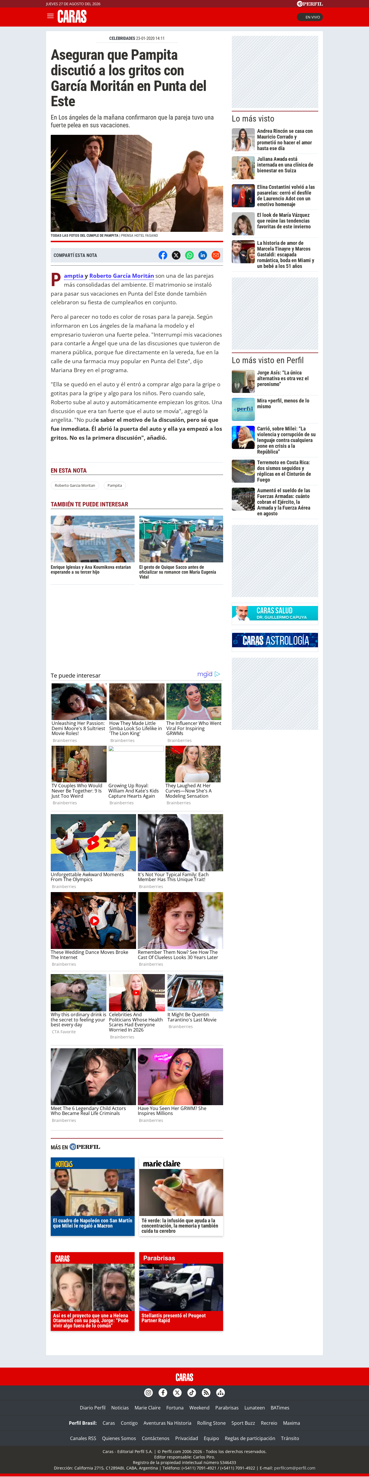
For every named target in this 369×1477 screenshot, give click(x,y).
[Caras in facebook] (163, 1392)
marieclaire (181, 1164)
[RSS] (206, 1392)
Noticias (120, 1408)
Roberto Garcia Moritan (75, 485)
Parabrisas (227, 1408)
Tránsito (290, 1438)
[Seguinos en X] (177, 1392)
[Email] (216, 255)
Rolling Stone (211, 1423)
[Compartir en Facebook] (163, 255)
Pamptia (74, 276)
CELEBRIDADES (122, 38)
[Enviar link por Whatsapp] (189, 255)
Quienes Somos (119, 1438)
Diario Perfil (93, 1408)
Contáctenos (156, 1438)
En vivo (313, 17)
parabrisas (181, 1259)
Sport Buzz (243, 1423)
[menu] (50, 17)
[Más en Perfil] (84, 1147)
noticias (93, 1164)
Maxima (291, 1423)
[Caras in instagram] (148, 1392)
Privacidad (186, 1438)
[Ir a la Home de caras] (72, 21)
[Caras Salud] (275, 619)
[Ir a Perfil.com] (310, 5)
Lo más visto (253, 119)
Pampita (115, 485)
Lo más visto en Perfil (268, 360)
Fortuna (175, 1408)
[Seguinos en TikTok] (191, 1392)
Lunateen (254, 1408)
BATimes (280, 1408)
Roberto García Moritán (121, 275)
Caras (109, 1423)
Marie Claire (148, 1408)
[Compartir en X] (176, 255)
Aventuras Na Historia (167, 1423)
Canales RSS (83, 1438)
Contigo (129, 1423)
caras (93, 1259)
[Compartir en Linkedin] (202, 255)
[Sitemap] (220, 1392)
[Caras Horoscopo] (275, 645)
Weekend (199, 1408)
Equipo (211, 1438)
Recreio (269, 1423)
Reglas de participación (250, 1438)
